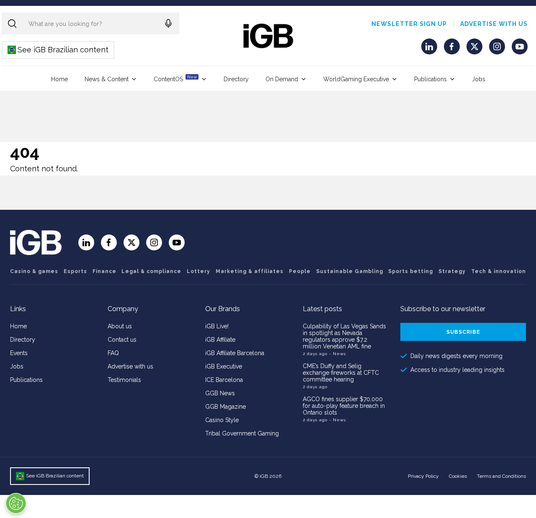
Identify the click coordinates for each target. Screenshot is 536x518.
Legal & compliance (151, 271)
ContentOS (175, 78)
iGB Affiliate (220, 339)
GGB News (220, 393)
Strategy (452, 271)
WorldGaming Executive (356, 79)
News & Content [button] (107, 79)
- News (337, 353)
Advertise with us (494, 24)
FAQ (113, 353)
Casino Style (222, 420)
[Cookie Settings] (15, 503)
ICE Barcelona (224, 379)
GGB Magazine (225, 406)
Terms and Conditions (501, 476)
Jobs (478, 79)
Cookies (458, 476)
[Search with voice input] (168, 23)
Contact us (122, 339)
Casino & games (34, 271)
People (300, 271)
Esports (75, 271)
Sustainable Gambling (349, 271)
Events (19, 353)
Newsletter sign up (409, 24)
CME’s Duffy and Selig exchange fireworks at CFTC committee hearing (341, 373)
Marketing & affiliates (249, 271)
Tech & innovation (498, 271)
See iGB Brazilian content (58, 49)
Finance (104, 271)
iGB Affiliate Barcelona (234, 353)
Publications (430, 79)
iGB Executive (223, 366)
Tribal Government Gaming (242, 433)
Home (59, 79)
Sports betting (410, 271)
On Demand (281, 79)
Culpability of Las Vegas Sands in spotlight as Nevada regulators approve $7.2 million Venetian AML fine (344, 336)
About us (120, 326)
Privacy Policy (423, 476)
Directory (236, 79)
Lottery (198, 271)
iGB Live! (217, 326)
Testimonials (124, 379)
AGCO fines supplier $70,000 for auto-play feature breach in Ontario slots (344, 406)
